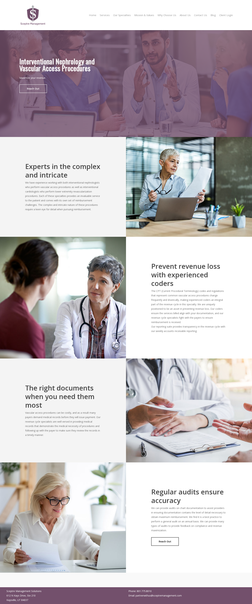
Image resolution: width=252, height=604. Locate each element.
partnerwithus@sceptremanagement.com (159, 595)
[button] (33, 88)
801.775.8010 (144, 591)
